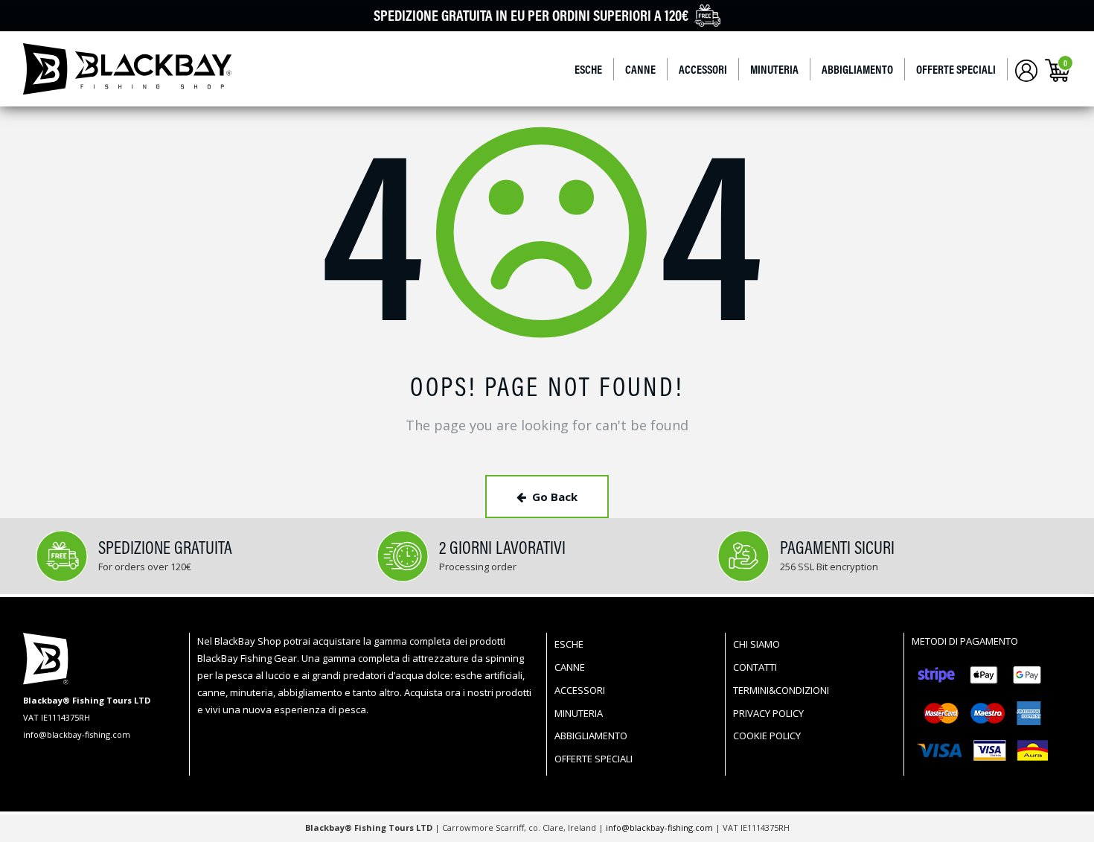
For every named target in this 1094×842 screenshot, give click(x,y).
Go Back (555, 496)
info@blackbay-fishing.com (660, 827)
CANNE (640, 69)
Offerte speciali (956, 69)
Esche (588, 69)
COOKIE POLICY (767, 735)
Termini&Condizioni (781, 690)
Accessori (703, 69)
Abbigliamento (857, 69)
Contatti (755, 667)
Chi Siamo (756, 644)
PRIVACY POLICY (768, 713)
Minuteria (774, 69)
